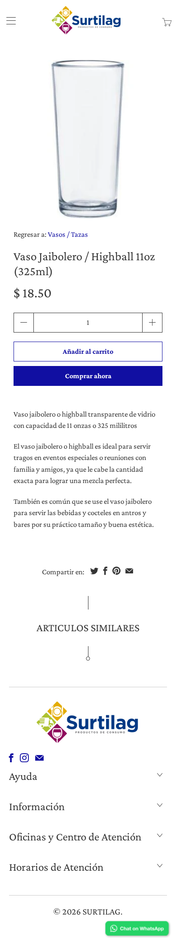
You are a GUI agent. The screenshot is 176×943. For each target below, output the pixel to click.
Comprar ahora (88, 376)
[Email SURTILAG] (39, 757)
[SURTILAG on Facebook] (11, 757)
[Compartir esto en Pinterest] (116, 571)
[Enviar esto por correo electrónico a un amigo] (129, 571)
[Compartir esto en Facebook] (105, 571)
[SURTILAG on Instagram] (24, 757)
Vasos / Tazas (68, 234)
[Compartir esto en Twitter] (94, 571)
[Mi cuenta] (8, 20)
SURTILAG (101, 911)
